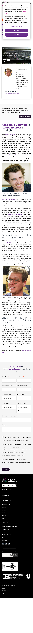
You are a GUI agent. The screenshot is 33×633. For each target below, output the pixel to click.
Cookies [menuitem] (4, 590)
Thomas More (13, 155)
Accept (16, 30)
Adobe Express (10, 134)
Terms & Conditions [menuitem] (7, 592)
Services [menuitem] (4, 518)
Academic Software (25, 155)
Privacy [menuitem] (3, 588)
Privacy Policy (20, 455)
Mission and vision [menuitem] (6, 534)
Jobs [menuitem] (3, 537)
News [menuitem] (3, 532)
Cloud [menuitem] (3, 513)
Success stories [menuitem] (6, 529)
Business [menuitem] (4, 515)
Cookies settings (16, 26)
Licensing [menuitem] (4, 510)
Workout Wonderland (15, 214)
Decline (16, 34)
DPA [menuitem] (3, 593)
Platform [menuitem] (4, 507)
